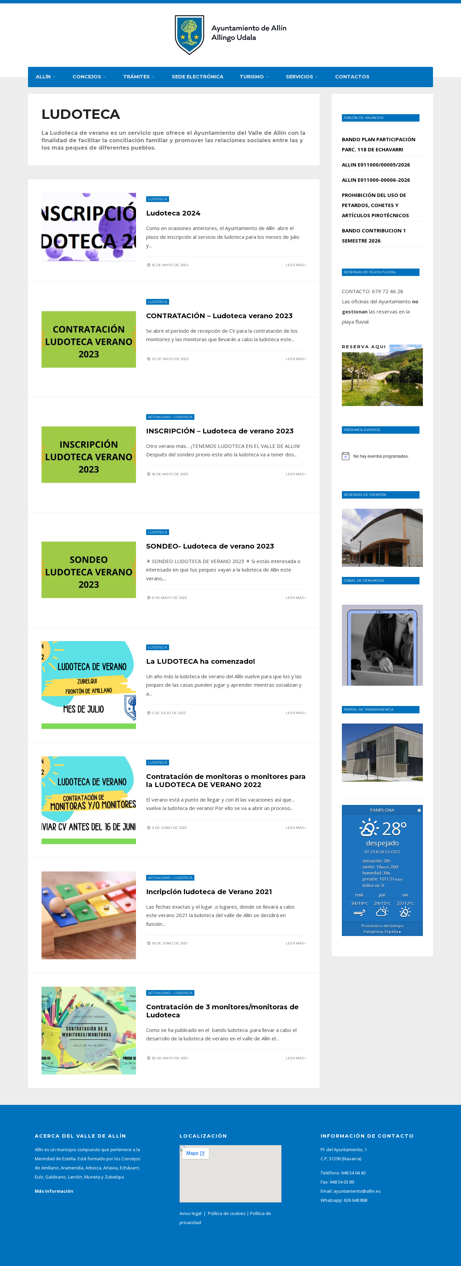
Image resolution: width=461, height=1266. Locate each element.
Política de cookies (227, 1213)
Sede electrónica (197, 77)
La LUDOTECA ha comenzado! (200, 661)
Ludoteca (157, 199)
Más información (54, 1191)
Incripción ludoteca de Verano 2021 (209, 892)
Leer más (295, 265)
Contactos (352, 77)
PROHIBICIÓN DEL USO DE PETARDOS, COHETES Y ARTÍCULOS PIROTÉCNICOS (375, 205)
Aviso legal (190, 1213)
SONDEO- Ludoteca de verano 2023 (210, 546)
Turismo (252, 77)
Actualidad (159, 417)
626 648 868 (355, 1200)
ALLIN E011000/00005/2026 (376, 164)
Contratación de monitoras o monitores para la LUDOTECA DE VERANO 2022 (226, 781)
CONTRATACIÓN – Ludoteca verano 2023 (219, 316)
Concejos (87, 77)
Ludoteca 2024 (173, 213)
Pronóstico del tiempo (382, 928)
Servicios (299, 77)
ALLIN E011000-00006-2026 (376, 179)
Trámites (136, 77)
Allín (43, 77)
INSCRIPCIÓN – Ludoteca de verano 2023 (220, 431)
